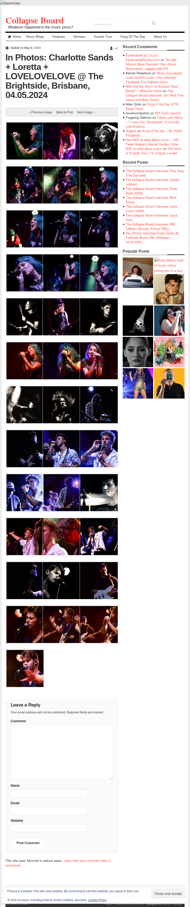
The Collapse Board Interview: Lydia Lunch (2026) (151, 208)
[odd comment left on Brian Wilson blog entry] (138, 273)
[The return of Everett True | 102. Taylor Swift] (138, 383)
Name (15, 785)
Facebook (167, 21)
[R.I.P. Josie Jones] (138, 352)
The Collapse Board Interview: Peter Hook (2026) (151, 190)
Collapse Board (34, 20)
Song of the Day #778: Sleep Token (152, 106)
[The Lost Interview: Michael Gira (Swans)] (169, 383)
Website (17, 820)
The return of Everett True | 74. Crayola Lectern (154, 150)
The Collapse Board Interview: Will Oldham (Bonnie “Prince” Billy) (150, 226)
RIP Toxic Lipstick (168, 113)
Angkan (131, 130)
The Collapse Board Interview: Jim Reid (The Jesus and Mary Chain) (154, 95)
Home (17, 37)
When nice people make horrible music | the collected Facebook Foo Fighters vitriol (154, 77)
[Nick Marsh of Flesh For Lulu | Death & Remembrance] (169, 289)
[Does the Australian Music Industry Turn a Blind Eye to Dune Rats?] (138, 320)
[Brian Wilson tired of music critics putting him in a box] (169, 265)
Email (174, 21)
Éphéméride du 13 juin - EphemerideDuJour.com (143, 57)
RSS (181, 21)
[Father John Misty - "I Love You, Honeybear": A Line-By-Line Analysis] (169, 352)
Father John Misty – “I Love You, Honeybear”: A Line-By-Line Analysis (154, 122)
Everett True (103, 37)
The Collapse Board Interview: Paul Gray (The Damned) (155, 173)
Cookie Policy (97, 900)
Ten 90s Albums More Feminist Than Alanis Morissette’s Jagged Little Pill (151, 64)
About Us (160, 37)
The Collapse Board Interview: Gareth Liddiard (152, 181)
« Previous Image (40, 112)
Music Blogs (35, 37)
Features (58, 37)
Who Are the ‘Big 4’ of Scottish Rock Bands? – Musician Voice (152, 88)
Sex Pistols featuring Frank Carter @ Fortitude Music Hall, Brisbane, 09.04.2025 (152, 237)
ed (116, 48)
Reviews (79, 37)
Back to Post (64, 112)
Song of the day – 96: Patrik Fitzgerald (154, 133)
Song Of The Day (132, 37)
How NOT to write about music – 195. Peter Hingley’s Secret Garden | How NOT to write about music (152, 144)
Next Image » (86, 112)
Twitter (161, 21)
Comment (18, 721)
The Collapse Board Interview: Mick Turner (151, 199)
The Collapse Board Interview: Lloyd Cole (151, 217)
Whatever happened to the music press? (40, 27)
